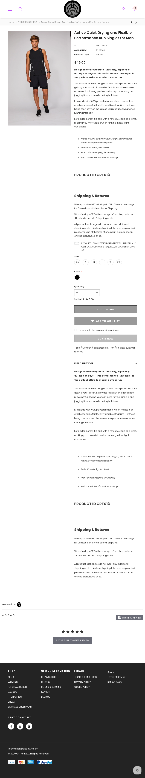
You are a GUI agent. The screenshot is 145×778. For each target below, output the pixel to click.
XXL (119, 262)
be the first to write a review (72, 640)
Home (11, 22)
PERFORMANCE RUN (27, 22)
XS (77, 262)
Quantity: (79, 286)
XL (110, 262)
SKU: (76, 45)
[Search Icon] (20, 9)
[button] (129, 617)
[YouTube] (29, 726)
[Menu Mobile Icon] (10, 9)
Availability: (80, 50)
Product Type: (81, 54)
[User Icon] (124, 9)
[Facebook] (11, 726)
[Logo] (72, 9)
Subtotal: (79, 299)
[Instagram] (20, 726)
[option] (39, 78)
